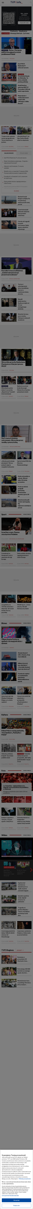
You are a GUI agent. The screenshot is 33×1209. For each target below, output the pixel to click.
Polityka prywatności (25, 1179)
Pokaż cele (16, 1205)
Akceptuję (16, 1200)
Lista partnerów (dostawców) (10, 1195)
